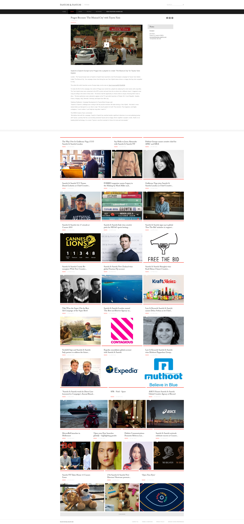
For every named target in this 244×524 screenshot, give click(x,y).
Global (86, 5)
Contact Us (135, 521)
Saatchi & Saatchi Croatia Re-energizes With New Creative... (74, 268)
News (72, 11)
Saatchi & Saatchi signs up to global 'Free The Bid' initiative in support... (159, 226)
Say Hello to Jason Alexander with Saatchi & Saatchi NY (125, 143)
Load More (122, 514)
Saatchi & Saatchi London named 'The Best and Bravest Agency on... (117, 310)
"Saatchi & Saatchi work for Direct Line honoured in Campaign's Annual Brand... (78, 393)
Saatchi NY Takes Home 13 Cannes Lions (76, 476)
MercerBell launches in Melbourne (71, 435)
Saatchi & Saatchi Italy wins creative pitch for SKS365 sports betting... (118, 226)
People (89, 11)
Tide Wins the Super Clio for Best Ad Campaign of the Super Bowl (75, 310)
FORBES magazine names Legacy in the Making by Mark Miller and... (118, 185)
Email (172, 18)
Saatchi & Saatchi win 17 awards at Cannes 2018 (75, 226)
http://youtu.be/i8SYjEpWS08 (116, 85)
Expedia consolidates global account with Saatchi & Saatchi (117, 351)
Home (64, 11)
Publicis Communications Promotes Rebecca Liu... (134, 435)
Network (99, 11)
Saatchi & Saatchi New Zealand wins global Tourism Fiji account (118, 268)
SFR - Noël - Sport (118, 391)
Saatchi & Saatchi (70, 4)
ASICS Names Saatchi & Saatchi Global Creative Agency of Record (162, 393)
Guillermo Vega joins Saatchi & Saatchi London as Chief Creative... (159, 185)
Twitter (170, 18)
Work (80, 11)
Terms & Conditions (147, 521)
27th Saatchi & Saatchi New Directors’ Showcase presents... (119, 476)
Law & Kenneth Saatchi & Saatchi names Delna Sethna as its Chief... (158, 310)
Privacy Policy (160, 521)
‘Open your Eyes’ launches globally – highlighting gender (105, 435)
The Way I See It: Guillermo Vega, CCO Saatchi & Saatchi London (78, 143)
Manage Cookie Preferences (176, 521)
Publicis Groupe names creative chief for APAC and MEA (160, 143)
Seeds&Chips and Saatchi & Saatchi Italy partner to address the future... (76, 351)
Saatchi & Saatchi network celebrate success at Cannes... (167, 435)
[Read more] (85, 164)
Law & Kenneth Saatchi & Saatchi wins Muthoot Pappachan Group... (158, 351)
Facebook (167, 18)
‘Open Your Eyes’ (148, 475)
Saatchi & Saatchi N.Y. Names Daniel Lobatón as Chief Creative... (76, 185)
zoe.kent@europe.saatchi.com (158, 37)
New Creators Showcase (114, 11)
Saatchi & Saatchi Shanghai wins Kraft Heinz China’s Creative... (158, 268)
